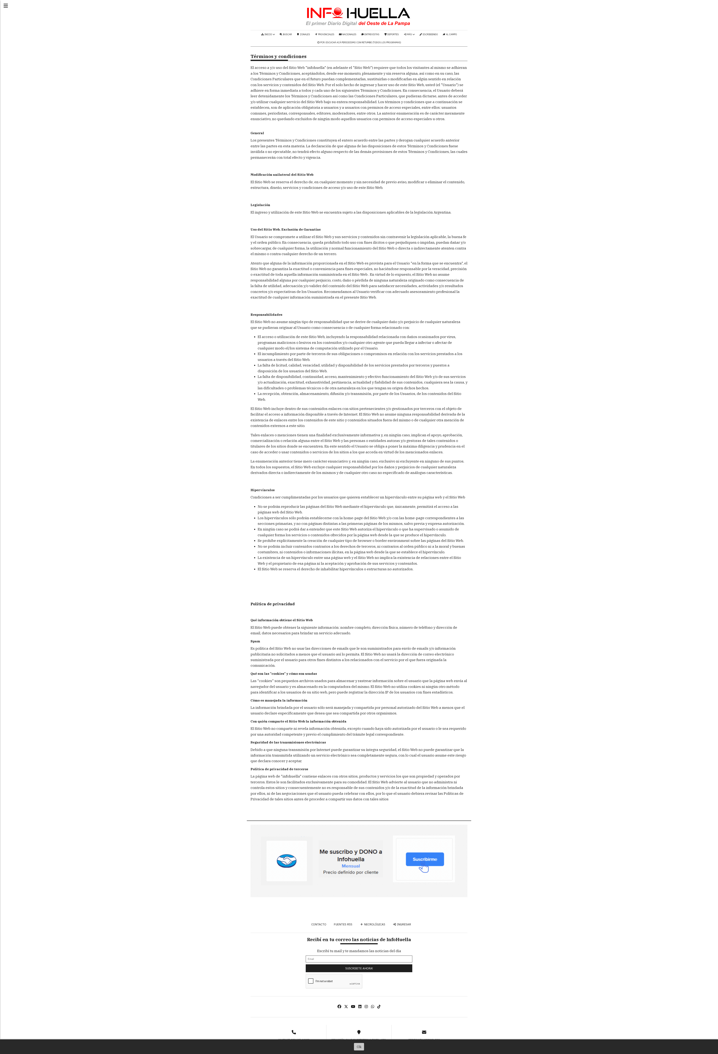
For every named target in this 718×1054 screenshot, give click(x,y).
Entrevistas (371, 34)
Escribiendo (430, 34)
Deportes (393, 34)
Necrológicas (374, 924)
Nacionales (349, 34)
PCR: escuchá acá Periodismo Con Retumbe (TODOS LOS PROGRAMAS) (360, 42)
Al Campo (451, 34)
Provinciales (325, 34)
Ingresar (403, 924)
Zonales (304, 34)
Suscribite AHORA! (359, 968)
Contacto (318, 924)
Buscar (287, 34)
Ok (359, 1046)
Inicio (268, 34)
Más (409, 34)
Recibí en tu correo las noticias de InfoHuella (359, 939)
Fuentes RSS (343, 924)
